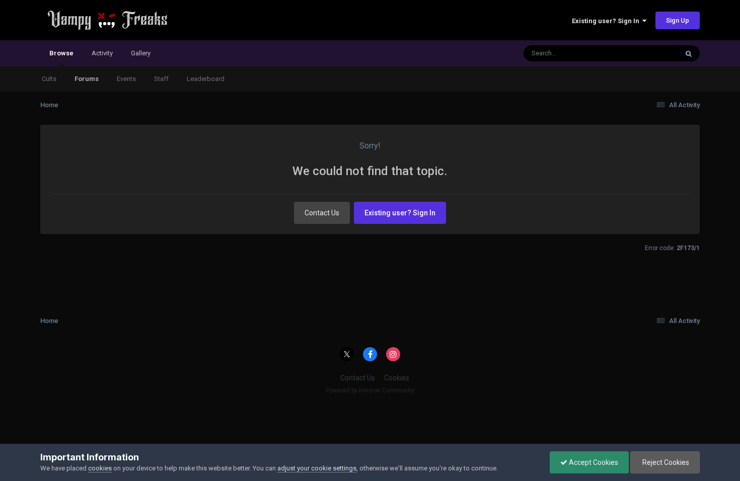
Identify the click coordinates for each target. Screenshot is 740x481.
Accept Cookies (592, 462)
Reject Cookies (665, 462)
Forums (87, 79)
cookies (100, 468)
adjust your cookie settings (316, 468)
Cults (49, 79)
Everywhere (648, 53)
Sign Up (677, 20)
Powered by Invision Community (370, 390)
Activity (102, 53)
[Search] (689, 53)
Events (126, 79)
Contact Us (322, 213)
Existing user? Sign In (607, 21)
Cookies (396, 378)
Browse (61, 53)
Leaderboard (206, 79)
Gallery (141, 53)
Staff (161, 79)
